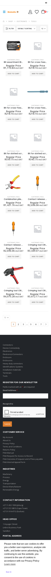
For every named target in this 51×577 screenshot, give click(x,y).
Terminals (7, 373)
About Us (7, 440)
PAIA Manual (8, 453)
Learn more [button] (10, 564)
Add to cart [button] (13, 73)
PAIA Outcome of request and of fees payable (23, 459)
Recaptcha (8, 403)
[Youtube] (46, 3)
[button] (5, 11)
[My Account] (30, 12)
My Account (8, 437)
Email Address (10, 390)
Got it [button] (8, 572)
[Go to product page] (13, 46)
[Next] (46, 324)
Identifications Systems (13, 366)
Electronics (11, 60)
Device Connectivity (11, 348)
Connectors (8, 345)
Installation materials (12, 369)
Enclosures (7, 360)
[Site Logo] (13, 12)
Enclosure (7, 357)
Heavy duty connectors (13, 363)
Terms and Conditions (12, 446)
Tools (18, 60)
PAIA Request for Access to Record (18, 456)
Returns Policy (9, 449)
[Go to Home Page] (3, 21)
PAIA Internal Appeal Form (14, 462)
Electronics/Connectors (13, 354)
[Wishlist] (36, 12)
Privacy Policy (9, 443)
